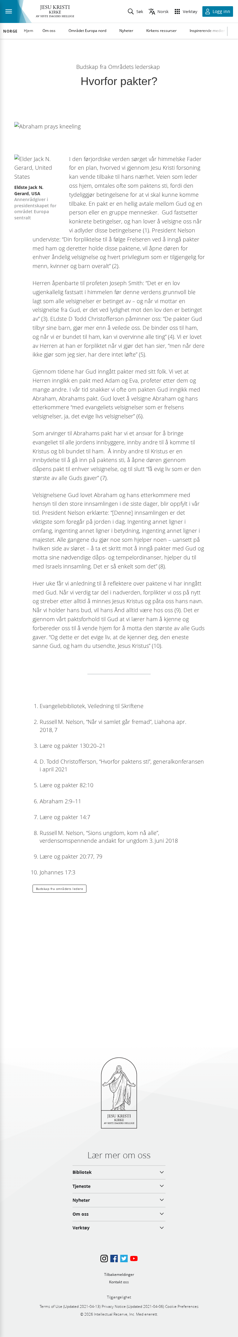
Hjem (28, 30)
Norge (10, 31)
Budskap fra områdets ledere (59, 888)
